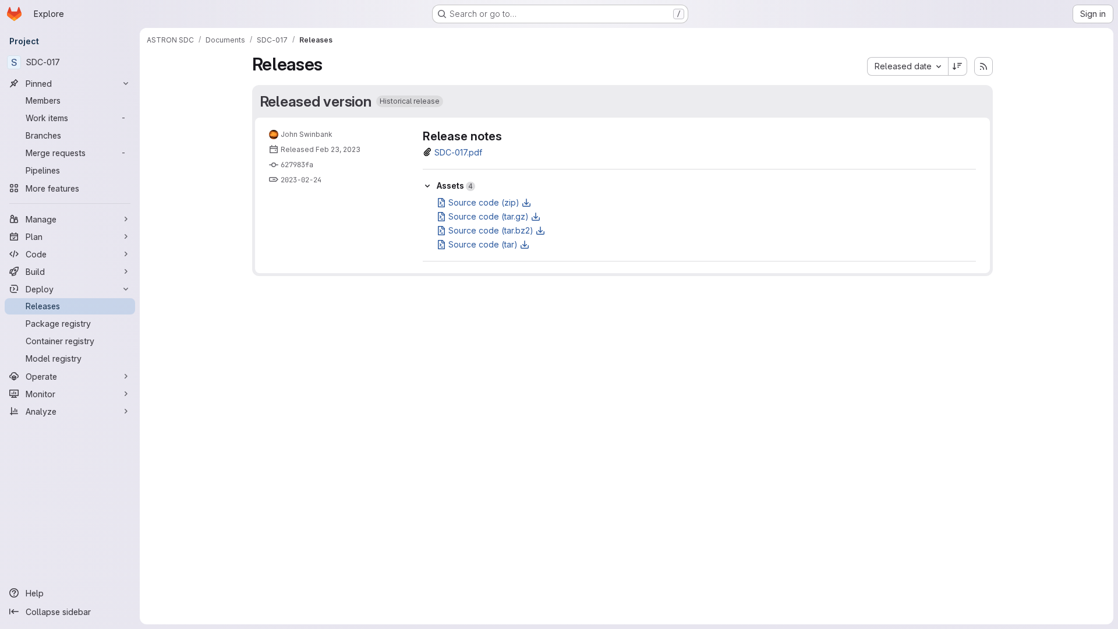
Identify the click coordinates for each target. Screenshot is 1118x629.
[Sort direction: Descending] (958, 66)
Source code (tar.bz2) (490, 230)
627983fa (297, 164)
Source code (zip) (483, 202)
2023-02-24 (301, 180)
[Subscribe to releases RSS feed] (983, 66)
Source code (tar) (483, 244)
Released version (316, 101)
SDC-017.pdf (458, 152)
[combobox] (907, 66)
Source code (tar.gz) (488, 216)
